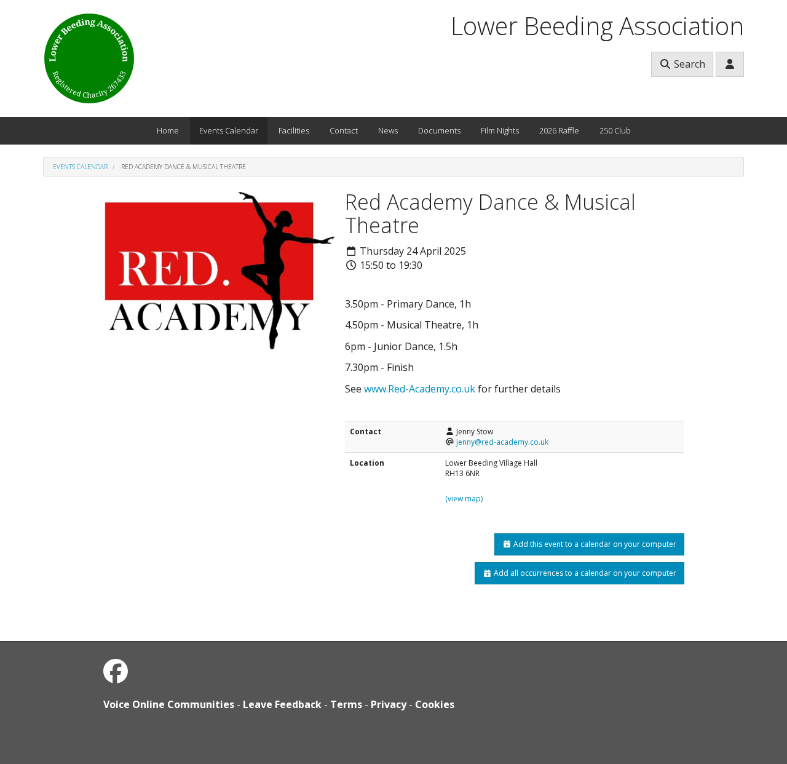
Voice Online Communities (168, 704)
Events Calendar (228, 130)
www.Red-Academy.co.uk (419, 389)
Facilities (294, 130)
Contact (344, 130)
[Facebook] (115, 671)
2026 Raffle (559, 130)
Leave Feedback (282, 704)
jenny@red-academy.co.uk (502, 442)
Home (168, 130)
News (388, 130)
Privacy (388, 704)
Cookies (434, 704)
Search (688, 64)
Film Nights (500, 130)
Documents (439, 130)
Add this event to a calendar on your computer (594, 544)
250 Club (615, 130)
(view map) (464, 498)
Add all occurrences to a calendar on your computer (584, 573)
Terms (346, 704)
